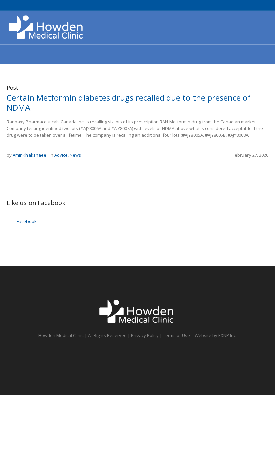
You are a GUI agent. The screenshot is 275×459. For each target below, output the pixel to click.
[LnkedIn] (240, 27)
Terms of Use (176, 335)
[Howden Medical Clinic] (137, 311)
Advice (61, 155)
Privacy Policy (145, 335)
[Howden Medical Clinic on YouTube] (216, 27)
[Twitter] (204, 27)
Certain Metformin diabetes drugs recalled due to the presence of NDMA (129, 102)
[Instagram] (228, 27)
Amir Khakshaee (29, 155)
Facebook (27, 221)
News (75, 155)
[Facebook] (192, 27)
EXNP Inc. (227, 335)
